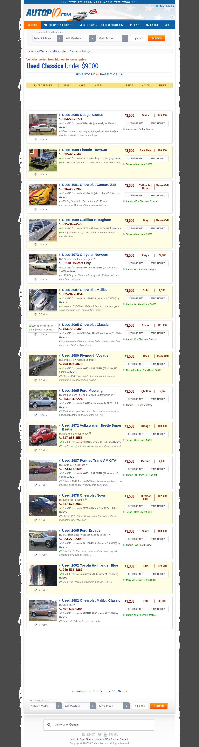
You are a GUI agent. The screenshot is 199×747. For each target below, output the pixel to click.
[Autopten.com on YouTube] (105, 734)
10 (113, 691)
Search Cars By (114, 25)
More (168, 25)
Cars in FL (131, 405)
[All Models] (80, 38)
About (99, 739)
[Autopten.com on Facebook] (83, 734)
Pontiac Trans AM (148, 475)
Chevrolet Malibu (147, 614)
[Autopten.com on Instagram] (94, 734)
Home (34, 25)
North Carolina (133, 370)
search (156, 38)
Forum (154, 25)
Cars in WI (131, 339)
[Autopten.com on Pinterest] (89, 734)
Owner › (63, 127)
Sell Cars (88, 25)
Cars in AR (131, 614)
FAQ (106, 739)
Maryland (130, 580)
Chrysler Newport (148, 269)
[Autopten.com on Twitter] (100, 734)
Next (122, 691)
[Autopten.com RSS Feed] (116, 734)
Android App (77, 739)
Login (171, 5)
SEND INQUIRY (158, 123)
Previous (80, 691)
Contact (124, 739)
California (131, 304)
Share (161, 5)
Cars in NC (131, 269)
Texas (129, 164)
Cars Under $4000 (143, 164)
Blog (136, 25)
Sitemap (90, 739)
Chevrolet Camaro (149, 201)
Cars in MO (131, 201)
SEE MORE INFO (135, 123)
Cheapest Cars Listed (61, 25)
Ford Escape (145, 544)
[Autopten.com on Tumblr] (111, 734)
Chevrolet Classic (147, 339)
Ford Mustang (145, 405)
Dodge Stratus (146, 129)
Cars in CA (131, 544)
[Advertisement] (99, 99)
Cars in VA (131, 129)
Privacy (114, 739)
